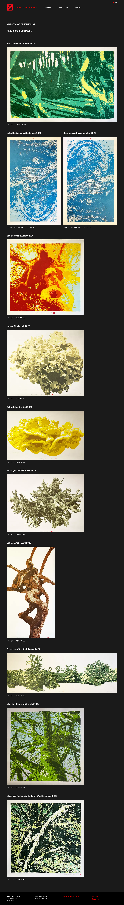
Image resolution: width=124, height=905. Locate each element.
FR (116, 2)
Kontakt (77, 7)
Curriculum (62, 7)
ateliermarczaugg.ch (71, 896)
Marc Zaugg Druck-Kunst (28, 7)
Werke (48, 7)
